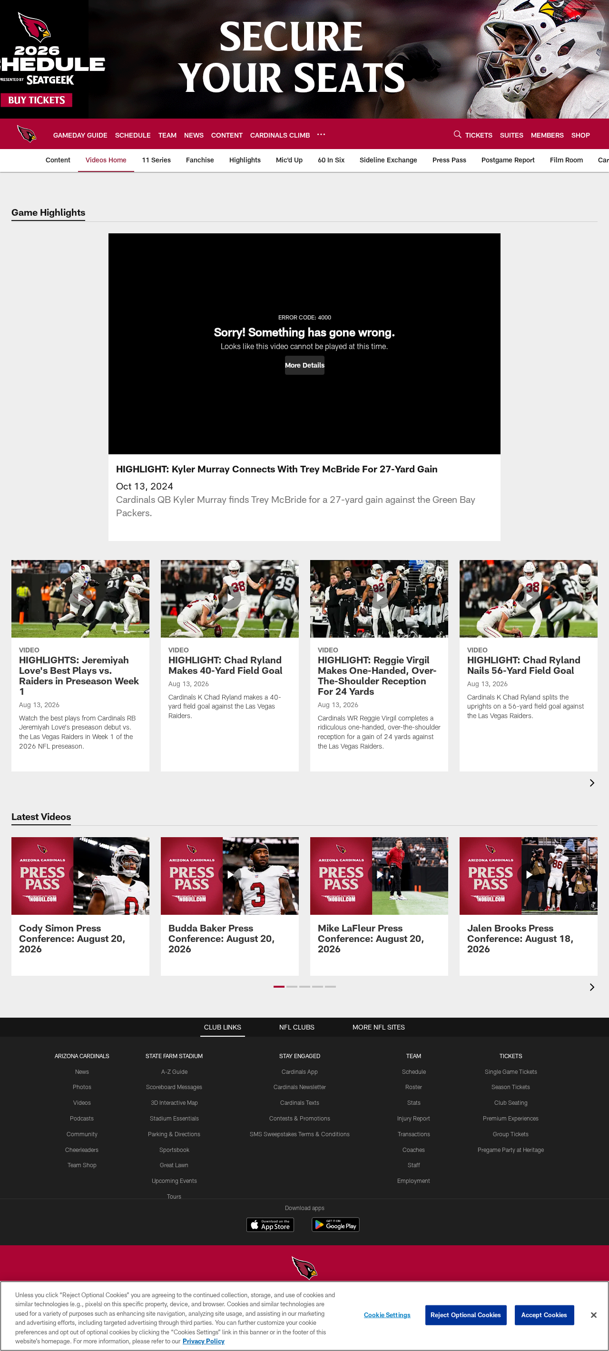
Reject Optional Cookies (466, 1315)
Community (82, 1134)
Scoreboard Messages (174, 1086)
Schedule (414, 1071)
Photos (82, 1086)
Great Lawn (174, 1164)
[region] (304, 1316)
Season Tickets (510, 1086)
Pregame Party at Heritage (511, 1149)
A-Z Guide (174, 1071)
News (82, 1071)
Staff (414, 1164)
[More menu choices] (321, 134)
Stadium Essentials (174, 1118)
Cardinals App (300, 1071)
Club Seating (511, 1102)
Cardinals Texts (299, 1102)
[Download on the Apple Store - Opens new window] (270, 1226)
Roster (413, 1086)
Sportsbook (174, 1149)
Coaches (414, 1149)
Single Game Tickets (511, 1071)
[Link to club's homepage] (26, 133)
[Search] (458, 134)
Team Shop (82, 1164)
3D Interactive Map (174, 1102)
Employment (413, 1180)
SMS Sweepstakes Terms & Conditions (300, 1134)
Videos (82, 1102)
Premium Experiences (511, 1118)
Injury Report (413, 1118)
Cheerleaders (81, 1149)
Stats (414, 1102)
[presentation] (594, 784)
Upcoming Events (174, 1180)
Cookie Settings (387, 1315)
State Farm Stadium (174, 1055)
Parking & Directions (174, 1134)
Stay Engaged (299, 1055)
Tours (174, 1196)
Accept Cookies (544, 1315)
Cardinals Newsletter (300, 1086)
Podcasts (82, 1118)
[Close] (593, 1315)
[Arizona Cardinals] (304, 1269)
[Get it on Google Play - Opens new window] (335, 1229)
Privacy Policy (204, 1341)
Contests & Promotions (299, 1118)
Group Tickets (511, 1134)
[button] (304, 365)
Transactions (414, 1134)
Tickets (511, 1055)
